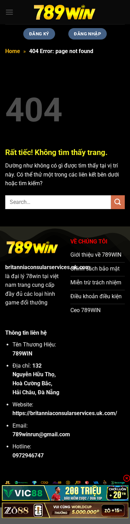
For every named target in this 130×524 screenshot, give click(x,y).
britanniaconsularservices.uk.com (47, 267)
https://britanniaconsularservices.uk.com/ (64, 413)
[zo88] (65, 510)
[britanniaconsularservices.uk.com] (65, 12)
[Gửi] (118, 202)
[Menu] (9, 11)
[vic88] (65, 493)
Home (12, 51)
